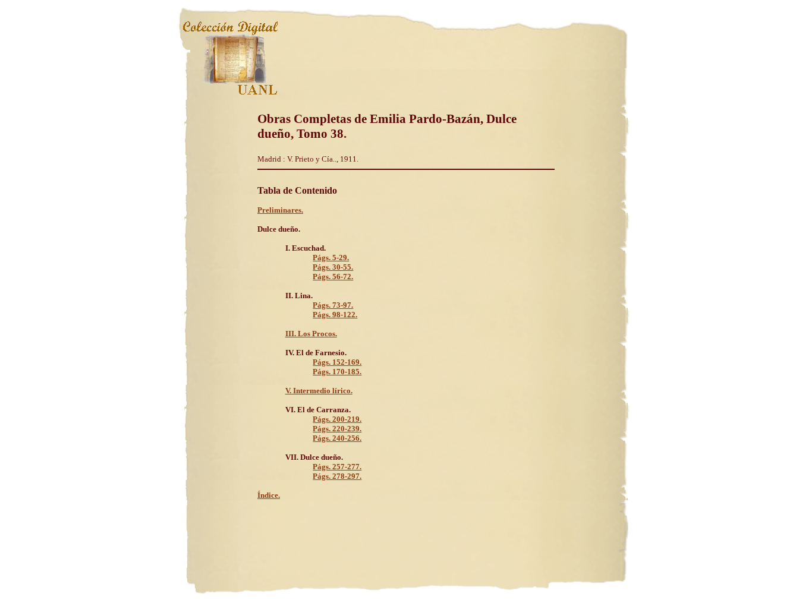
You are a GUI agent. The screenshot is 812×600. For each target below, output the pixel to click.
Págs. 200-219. (337, 419)
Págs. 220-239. (337, 428)
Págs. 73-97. (333, 305)
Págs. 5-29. (331, 257)
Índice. (268, 495)
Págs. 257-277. (337, 466)
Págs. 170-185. (337, 371)
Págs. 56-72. (333, 276)
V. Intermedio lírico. (319, 390)
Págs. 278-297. (337, 476)
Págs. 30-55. (333, 267)
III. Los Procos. (311, 333)
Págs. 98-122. (335, 314)
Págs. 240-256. (337, 438)
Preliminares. (280, 210)
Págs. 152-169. (337, 362)
